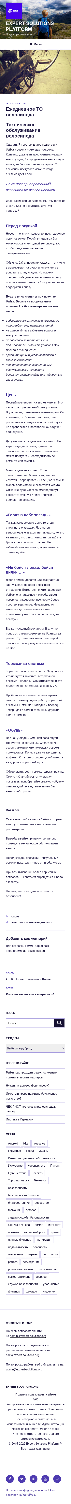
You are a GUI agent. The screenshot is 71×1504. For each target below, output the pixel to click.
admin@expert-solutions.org (28, 1336)
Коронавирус (36, 1165)
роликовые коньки (20, 1269)
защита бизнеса (19, 1224)
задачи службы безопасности (28, 1217)
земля (39, 1224)
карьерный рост (34, 1232)
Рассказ (37, 1173)
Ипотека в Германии (19, 1119)
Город (30, 1150)
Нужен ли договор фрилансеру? (28, 1085)
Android (13, 1143)
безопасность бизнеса (23, 1195)
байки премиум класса (34, 262)
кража (54, 1232)
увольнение (51, 1284)
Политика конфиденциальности (26, 1490)
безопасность (17, 1188)
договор (31, 1210)
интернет (54, 1224)
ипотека (13, 1232)
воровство (42, 1202)
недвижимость (18, 1247)
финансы (14, 1291)
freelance (39, 1143)
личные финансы (20, 1239)
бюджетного (29, 277)
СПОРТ (15, 916)
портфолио (50, 1254)
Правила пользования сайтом (35, 1394)
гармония (14, 1210)
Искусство (15, 1165)
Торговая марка (18, 1180)
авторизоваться (34, 950)
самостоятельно (29, 922)
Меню (38, 44)
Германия (14, 1150)
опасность (40, 1247)
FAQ (35, 1399)
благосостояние (19, 1202)
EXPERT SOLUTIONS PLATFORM (30, 26)
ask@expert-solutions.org (22, 1355)
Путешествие (17, 1173)
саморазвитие (47, 1269)
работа (13, 1262)
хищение (49, 1291)
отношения (15, 1254)
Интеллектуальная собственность (31, 1158)
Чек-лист (46, 922)
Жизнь (43, 1150)
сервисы (41, 1276)
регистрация (31, 1262)
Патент (55, 1165)
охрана (32, 1254)
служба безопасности (23, 1284)
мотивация (44, 1239)
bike (14, 922)
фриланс (32, 1291)
